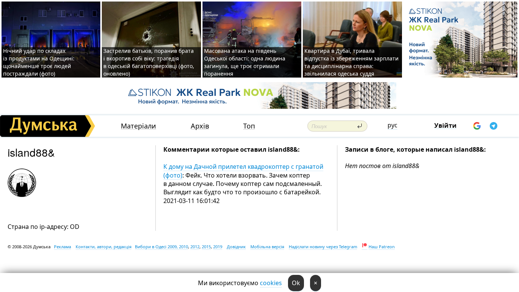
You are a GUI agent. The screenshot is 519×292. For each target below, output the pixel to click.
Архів (200, 126)
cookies (271, 283)
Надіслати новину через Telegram (323, 246)
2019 (217, 246)
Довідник (236, 246)
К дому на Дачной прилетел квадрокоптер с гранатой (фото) (243, 170)
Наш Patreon (382, 246)
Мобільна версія (267, 246)
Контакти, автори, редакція (103, 246)
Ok (296, 283)
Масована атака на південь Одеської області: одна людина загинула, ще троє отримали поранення (244, 62)
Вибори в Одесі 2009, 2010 (161, 246)
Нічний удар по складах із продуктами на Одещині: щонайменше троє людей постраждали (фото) (38, 62)
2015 (206, 246)
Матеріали (138, 126)
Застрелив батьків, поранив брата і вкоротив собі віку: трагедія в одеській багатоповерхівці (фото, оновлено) (148, 62)
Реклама (62, 246)
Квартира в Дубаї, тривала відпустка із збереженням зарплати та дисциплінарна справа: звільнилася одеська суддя (351, 62)
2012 (194, 246)
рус (392, 125)
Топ (249, 126)
